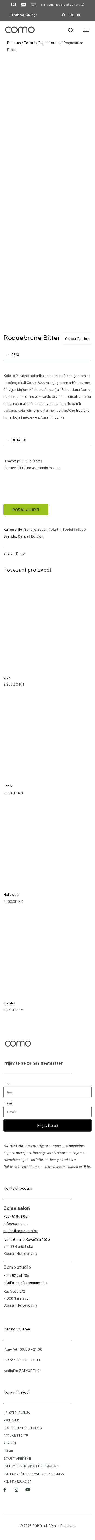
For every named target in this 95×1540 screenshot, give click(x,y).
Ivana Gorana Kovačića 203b (26, 1239)
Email (8, 1103)
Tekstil (29, 42)
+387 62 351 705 (16, 1275)
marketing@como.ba (20, 1230)
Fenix (7, 786)
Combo (9, 1003)
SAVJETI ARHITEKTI (17, 1458)
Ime (6, 1083)
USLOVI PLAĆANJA (16, 1413)
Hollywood (12, 894)
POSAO (8, 1451)
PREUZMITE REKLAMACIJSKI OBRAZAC (30, 1466)
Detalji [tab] (19, 439)
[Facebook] (63, 15)
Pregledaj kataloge (24, 15)
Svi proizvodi (35, 529)
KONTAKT (10, 1443)
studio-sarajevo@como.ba (25, 1282)
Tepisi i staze (49, 42)
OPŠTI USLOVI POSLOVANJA (22, 1428)
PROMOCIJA (11, 1420)
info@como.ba (15, 1223)
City (6, 677)
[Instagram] (71, 15)
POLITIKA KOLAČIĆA (17, 1481)
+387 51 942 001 (16, 1216)
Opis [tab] (15, 354)
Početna (14, 42)
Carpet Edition (77, 338)
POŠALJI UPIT (25, 509)
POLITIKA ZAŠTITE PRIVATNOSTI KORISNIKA (33, 1474)
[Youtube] (79, 15)
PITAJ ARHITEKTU (15, 1435)
